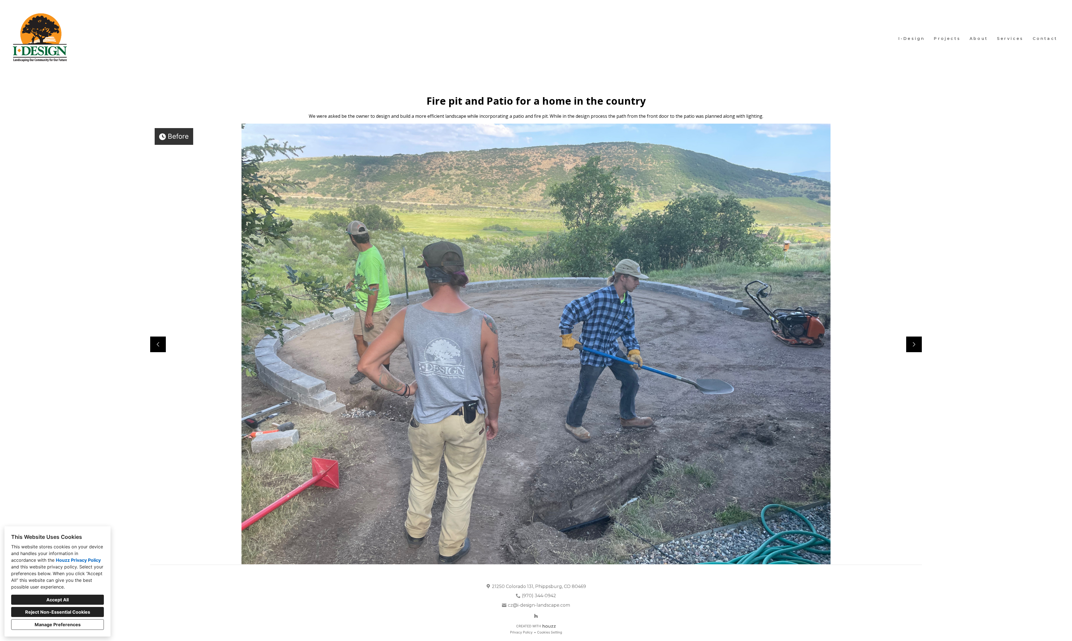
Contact (1045, 38)
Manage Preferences (58, 624)
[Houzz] (536, 616)
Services (1010, 38)
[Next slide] (914, 344)
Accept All (57, 599)
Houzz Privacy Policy (78, 560)
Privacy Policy (521, 632)
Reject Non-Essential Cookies (57, 612)
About (979, 38)
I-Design (911, 38)
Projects (947, 38)
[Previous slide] (158, 344)
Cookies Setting (549, 632)
